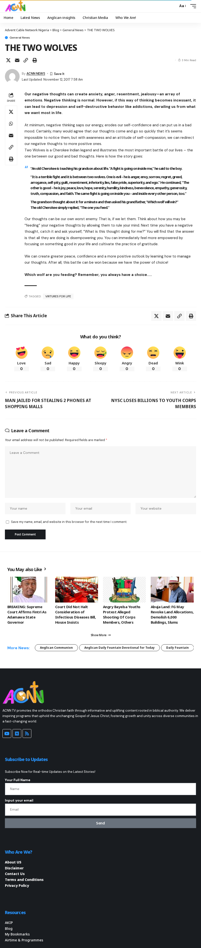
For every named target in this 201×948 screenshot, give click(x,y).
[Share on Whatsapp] (11, 123)
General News (20, 37)
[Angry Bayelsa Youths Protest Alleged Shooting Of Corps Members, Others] (124, 590)
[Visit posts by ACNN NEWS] (12, 76)
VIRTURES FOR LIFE (58, 296)
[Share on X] (8, 60)
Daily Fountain (177, 648)
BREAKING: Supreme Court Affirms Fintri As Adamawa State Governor (26, 614)
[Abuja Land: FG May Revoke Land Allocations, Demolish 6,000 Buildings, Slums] (172, 590)
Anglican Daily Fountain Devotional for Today (119, 648)
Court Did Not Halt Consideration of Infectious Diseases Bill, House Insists (75, 614)
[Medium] (17, 733)
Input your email (19, 800)
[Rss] (27, 733)
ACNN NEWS (35, 74)
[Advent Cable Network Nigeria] (16, 6)
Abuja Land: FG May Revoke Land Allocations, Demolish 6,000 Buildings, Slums (172, 614)
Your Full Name (17, 780)
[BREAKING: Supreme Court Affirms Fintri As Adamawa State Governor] (28, 590)
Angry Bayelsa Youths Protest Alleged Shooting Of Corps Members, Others (121, 614)
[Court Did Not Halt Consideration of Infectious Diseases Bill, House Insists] (76, 590)
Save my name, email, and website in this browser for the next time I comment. (69, 522)
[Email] (17, 60)
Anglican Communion (56, 648)
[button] (173, 6)
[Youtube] (6, 733)
